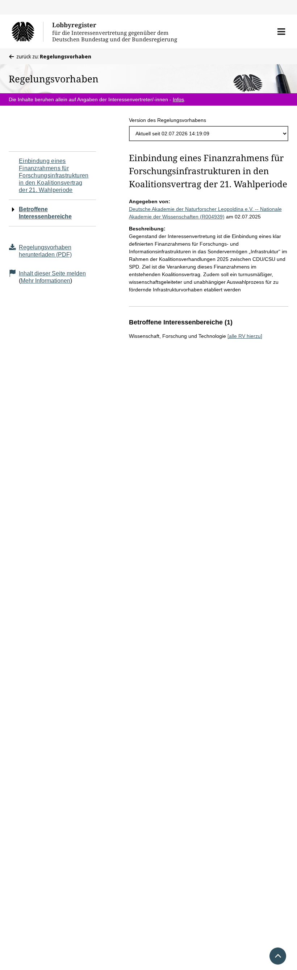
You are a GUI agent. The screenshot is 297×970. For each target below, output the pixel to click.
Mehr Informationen (45, 281)
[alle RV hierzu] (244, 336)
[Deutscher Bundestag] (27, 31)
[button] (281, 31)
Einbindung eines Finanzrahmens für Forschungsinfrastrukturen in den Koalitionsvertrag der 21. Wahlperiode (54, 175)
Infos (178, 99)
